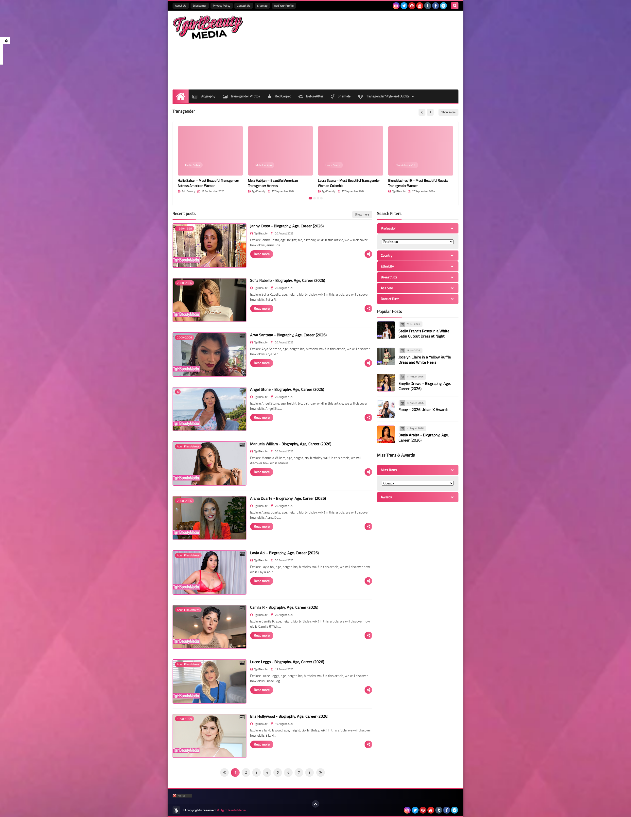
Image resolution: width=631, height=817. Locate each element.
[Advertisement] (368, 50)
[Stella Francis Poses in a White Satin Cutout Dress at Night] (386, 330)
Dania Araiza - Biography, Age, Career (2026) (424, 437)
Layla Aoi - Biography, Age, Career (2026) (284, 552)
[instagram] (396, 5)
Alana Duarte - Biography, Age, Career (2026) (288, 498)
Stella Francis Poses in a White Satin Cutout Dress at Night (424, 333)
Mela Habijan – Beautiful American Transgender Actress (273, 183)
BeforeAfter (314, 96)
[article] (210, 159)
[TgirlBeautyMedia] (208, 27)
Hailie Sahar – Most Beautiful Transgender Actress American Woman (208, 183)
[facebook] (435, 5)
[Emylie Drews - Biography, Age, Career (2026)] (386, 382)
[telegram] (443, 5)
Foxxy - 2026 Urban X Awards (423, 409)
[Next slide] (430, 112)
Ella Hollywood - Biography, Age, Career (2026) (289, 716)
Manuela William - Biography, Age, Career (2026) (290, 443)
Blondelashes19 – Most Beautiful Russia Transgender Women (418, 183)
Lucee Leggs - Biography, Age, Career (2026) (287, 661)
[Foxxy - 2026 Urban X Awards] (386, 409)
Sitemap (262, 5)
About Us (180, 5)
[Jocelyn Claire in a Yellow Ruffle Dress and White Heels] (386, 356)
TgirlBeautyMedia (233, 810)
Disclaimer (199, 5)
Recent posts (184, 213)
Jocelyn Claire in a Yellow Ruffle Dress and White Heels (425, 359)
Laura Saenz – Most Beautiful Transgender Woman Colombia (349, 183)
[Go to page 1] (310, 198)
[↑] (315, 804)
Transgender (184, 111)
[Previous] (320, 772)
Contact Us (243, 5)
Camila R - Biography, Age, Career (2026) (284, 607)
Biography (207, 96)
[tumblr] (427, 5)
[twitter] (404, 5)
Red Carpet (282, 96)
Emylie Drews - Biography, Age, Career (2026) (425, 386)
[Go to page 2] (314, 198)
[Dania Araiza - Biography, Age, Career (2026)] (386, 434)
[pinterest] (411, 5)
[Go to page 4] (321, 198)
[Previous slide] (422, 112)
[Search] (454, 5)
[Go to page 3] (318, 198)
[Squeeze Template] (176, 810)
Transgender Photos (245, 96)
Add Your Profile (284, 5)
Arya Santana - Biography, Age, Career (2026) (288, 334)
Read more (262, 254)
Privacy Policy (221, 5)
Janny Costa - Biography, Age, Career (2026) (287, 226)
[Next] (224, 772)
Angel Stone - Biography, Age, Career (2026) (287, 389)
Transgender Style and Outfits (388, 96)
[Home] (181, 96)
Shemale (344, 96)
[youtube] (419, 5)
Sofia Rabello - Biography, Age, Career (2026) (287, 280)
